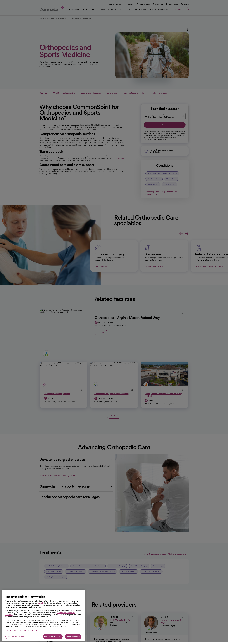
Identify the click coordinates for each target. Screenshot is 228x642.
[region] (43, 615)
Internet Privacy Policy (13, 630)
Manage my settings (16, 636)
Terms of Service (30, 630)
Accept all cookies (73, 636)
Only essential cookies (52, 636)
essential (40, 603)
